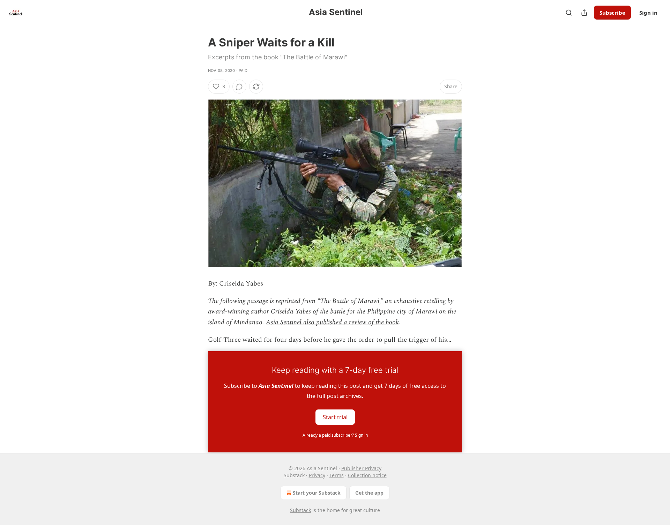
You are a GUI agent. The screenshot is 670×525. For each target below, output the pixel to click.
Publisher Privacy (361, 468)
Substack (300, 510)
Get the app (369, 492)
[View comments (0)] (239, 87)
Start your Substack (317, 492)
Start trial (335, 417)
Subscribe (612, 12)
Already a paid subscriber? (335, 435)
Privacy (317, 475)
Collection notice (367, 475)
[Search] (569, 13)
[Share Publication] (584, 13)
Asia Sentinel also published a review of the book (332, 322)
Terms (336, 475)
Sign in (648, 12)
